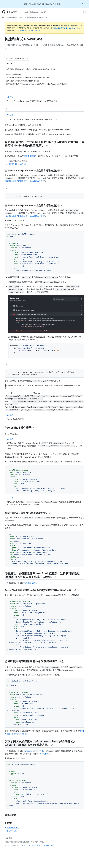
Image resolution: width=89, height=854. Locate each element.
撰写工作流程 (29, 156)
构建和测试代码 (30, 18)
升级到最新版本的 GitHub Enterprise (65, 28)
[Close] (82, 3)
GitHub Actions (11, 18)
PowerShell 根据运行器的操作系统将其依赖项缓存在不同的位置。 (39, 590)
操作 (33, 751)
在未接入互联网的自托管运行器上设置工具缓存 (24, 181)
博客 (52, 845)
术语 (23, 845)
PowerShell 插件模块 (18, 427)
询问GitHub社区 (13, 828)
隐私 (28, 845)
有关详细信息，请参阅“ (17, 512)
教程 (20, 18)
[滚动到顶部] (84, 849)
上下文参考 (44, 753)
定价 (38, 845)
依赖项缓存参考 (37, 512)
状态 (33, 845)
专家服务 (45, 845)
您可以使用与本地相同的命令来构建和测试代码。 (35, 661)
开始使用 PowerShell (17, 164)
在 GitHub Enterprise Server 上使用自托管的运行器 (32, 170)
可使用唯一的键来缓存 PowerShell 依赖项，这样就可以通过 (42, 573)
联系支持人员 (12, 831)
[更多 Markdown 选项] (27, 58)
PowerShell (43, 18)
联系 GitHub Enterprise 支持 (30, 30)
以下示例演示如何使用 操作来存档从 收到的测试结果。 (40, 743)
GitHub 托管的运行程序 (26, 145)
